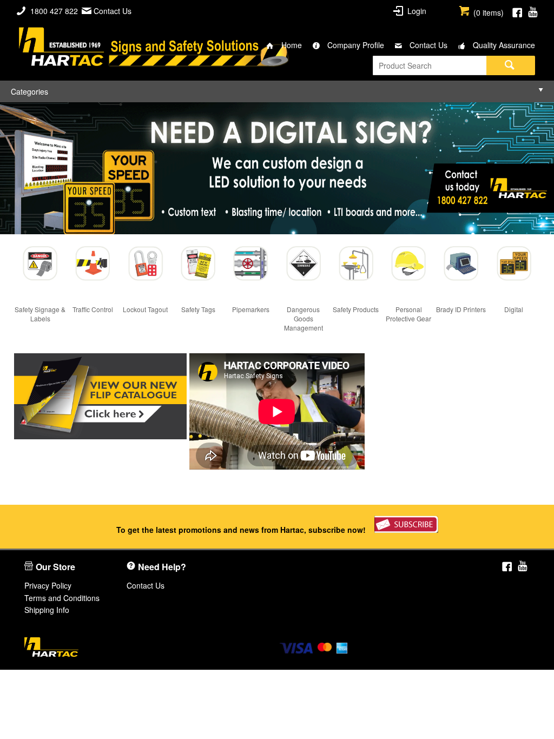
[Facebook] (517, 11)
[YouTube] (532, 11)
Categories (29, 91)
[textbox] (429, 65)
